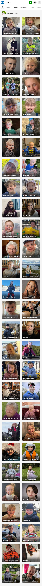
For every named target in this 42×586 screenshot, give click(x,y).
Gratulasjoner (12, 8)
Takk (32, 7)
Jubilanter (24, 7)
